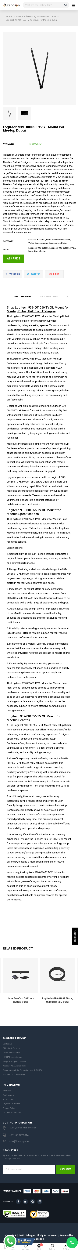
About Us (7, 1090)
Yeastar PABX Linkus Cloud (15, 1066)
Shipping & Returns (11, 1048)
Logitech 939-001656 (38, 248)
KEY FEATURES (49, 296)
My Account (8, 1099)
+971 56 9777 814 (18, 1135)
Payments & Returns (11, 1104)
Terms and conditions (12, 1053)
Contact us (7, 1044)
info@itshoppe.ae (19, 1141)
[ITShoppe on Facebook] (18, 1201)
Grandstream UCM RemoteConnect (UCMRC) (22, 1070)
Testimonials (8, 1095)
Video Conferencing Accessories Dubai (47, 243)
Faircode (39, 1239)
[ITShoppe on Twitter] (25, 1201)
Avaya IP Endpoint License (14, 1061)
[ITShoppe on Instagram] (39, 1201)
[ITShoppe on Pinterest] (32, 1201)
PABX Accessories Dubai (58, 239)
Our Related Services (12, 1112)
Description (22, 296)
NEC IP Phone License (12, 1057)
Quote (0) (75, 936)
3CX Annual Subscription (14, 1075)
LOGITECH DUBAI (36, 239)
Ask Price (13, 258)
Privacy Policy (9, 1108)
